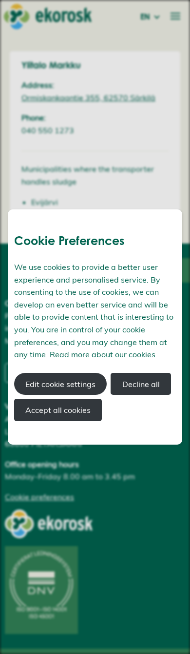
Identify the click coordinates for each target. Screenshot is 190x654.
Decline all (141, 384)
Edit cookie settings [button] (60, 384)
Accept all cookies (58, 410)
